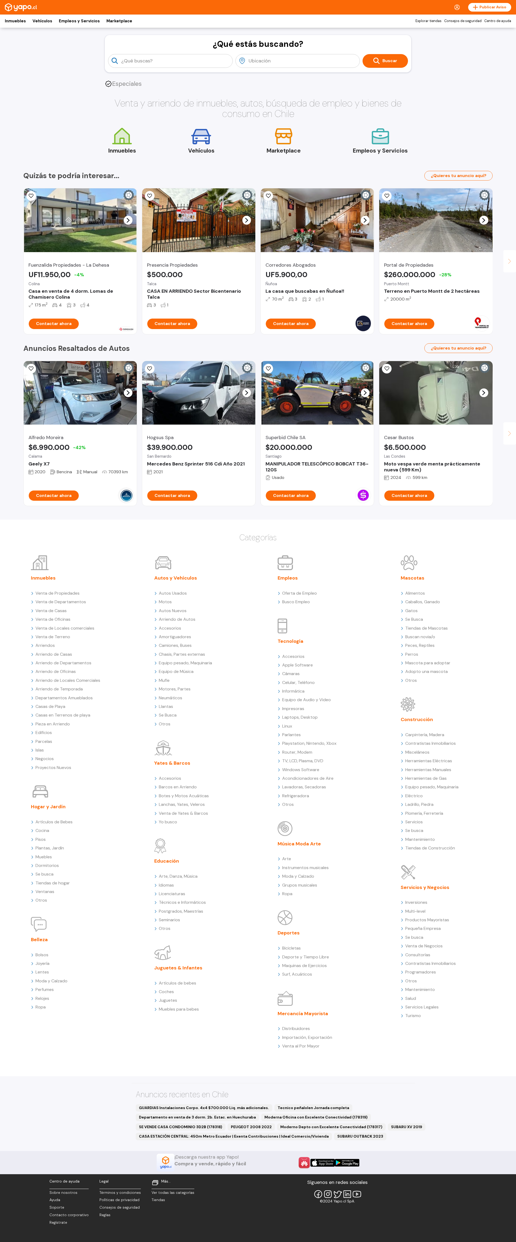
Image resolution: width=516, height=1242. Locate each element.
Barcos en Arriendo (178, 787)
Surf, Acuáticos (297, 974)
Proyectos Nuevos (53, 767)
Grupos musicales (299, 885)
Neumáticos (170, 698)
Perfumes (44, 989)
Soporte (56, 1207)
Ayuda (54, 1200)
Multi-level (415, 911)
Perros (411, 654)
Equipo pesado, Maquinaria (185, 663)
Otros (41, 900)
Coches (166, 991)
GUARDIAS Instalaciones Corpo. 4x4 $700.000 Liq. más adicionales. (204, 1107)
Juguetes (168, 1000)
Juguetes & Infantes (178, 968)
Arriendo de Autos (177, 619)
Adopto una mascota (426, 671)
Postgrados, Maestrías (181, 911)
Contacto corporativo (69, 1215)
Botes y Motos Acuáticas (184, 796)
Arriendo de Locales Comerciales (67, 680)
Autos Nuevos (173, 610)
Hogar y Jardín (48, 806)
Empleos (288, 578)
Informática (293, 691)
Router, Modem (297, 752)
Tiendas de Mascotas (426, 628)
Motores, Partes (175, 689)
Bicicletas (291, 948)
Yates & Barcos (172, 763)
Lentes (42, 972)
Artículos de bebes (177, 983)
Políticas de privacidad (119, 1200)
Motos (165, 602)
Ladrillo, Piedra (419, 804)
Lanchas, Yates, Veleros (182, 804)
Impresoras (293, 708)
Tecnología (290, 641)
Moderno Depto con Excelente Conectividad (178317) (331, 1126)
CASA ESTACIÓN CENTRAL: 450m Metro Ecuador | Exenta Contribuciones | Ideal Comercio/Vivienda (234, 1136)
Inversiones (416, 902)
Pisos (40, 839)
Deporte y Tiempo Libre (305, 957)
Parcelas (43, 741)
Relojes (42, 998)
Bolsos (41, 955)
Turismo (413, 1015)
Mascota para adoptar (427, 663)
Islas (39, 750)
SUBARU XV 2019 (406, 1126)
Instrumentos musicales (305, 867)
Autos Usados (173, 593)
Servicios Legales (422, 1007)
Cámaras (291, 673)
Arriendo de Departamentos (63, 663)
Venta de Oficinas (52, 619)
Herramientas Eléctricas (428, 761)
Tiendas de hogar (52, 883)
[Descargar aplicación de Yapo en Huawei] (304, 1162)
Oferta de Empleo (299, 593)
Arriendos (45, 645)
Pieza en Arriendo (52, 724)
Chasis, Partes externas (182, 654)
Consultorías (417, 955)
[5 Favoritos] (150, 196)
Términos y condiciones (120, 1192)
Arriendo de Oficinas (55, 671)
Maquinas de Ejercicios (304, 965)
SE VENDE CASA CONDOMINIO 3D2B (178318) (180, 1126)
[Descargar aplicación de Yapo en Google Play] (347, 1163)
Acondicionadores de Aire (308, 778)
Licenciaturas (172, 894)
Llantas (166, 706)
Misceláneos (417, 752)
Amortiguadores (175, 637)
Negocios (44, 758)
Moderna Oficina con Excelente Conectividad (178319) (316, 1117)
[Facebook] (318, 1194)
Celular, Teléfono (298, 682)
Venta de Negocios (424, 946)
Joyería (42, 963)
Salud (410, 998)
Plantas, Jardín (49, 848)
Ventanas (44, 891)
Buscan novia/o (420, 637)
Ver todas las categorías (173, 1192)
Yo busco (168, 822)
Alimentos (415, 593)
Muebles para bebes (179, 1009)
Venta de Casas (51, 610)
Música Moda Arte (299, 844)
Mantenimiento (420, 839)
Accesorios (170, 628)
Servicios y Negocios (425, 887)
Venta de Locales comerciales (64, 628)
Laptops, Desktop (300, 717)
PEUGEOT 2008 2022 (251, 1126)
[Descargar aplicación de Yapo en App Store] (322, 1163)
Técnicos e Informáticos (182, 902)
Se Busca (168, 715)
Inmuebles (15, 21)
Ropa (40, 1007)
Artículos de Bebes (54, 822)
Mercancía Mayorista (303, 1013)
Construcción (417, 719)
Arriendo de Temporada (59, 689)
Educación (166, 861)
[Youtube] (357, 1194)
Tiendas (158, 1200)
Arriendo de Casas (53, 654)
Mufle (164, 680)
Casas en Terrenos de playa (62, 715)
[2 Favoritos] (31, 368)
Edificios (43, 732)
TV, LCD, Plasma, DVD (302, 761)
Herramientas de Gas (426, 778)
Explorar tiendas (428, 21)
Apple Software (297, 665)
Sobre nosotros (63, 1192)
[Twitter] (337, 1194)
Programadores (420, 972)
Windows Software (300, 769)
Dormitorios (47, 865)
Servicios (414, 822)
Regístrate (58, 1222)
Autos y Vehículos (175, 578)
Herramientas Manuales (428, 769)
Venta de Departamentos (60, 602)
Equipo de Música (176, 671)
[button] (128, 220)
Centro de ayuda (497, 21)
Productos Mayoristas (427, 920)
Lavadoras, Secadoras (304, 787)
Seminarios (169, 920)
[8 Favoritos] (268, 196)
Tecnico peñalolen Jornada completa (313, 1107)
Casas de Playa (50, 706)
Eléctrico (414, 796)
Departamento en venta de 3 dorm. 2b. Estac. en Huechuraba (197, 1117)
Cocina (42, 830)
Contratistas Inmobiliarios (430, 743)
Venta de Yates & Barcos (183, 813)
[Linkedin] (347, 1194)
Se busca (44, 874)
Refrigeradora (295, 796)
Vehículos (42, 21)
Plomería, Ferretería (424, 813)
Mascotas (412, 578)
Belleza (39, 939)
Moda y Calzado (51, 981)
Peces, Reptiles (420, 645)
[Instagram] (328, 1194)
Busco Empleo (296, 602)
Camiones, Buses (175, 645)
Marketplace (119, 21)
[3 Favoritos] (387, 196)
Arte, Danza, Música (178, 876)
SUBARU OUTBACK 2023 (360, 1136)
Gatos (411, 610)
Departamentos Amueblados (64, 698)
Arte (286, 859)
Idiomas (166, 885)
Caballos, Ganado (422, 602)
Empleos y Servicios (79, 21)
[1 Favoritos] (31, 196)
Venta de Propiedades (57, 593)
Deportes (289, 933)
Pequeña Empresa (423, 928)
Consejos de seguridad (463, 21)
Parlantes (291, 735)
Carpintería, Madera (424, 735)
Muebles (43, 857)
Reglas (104, 1215)
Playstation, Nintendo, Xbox (309, 743)
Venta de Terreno (52, 637)
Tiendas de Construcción (430, 848)
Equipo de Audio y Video (306, 700)
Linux (287, 726)
